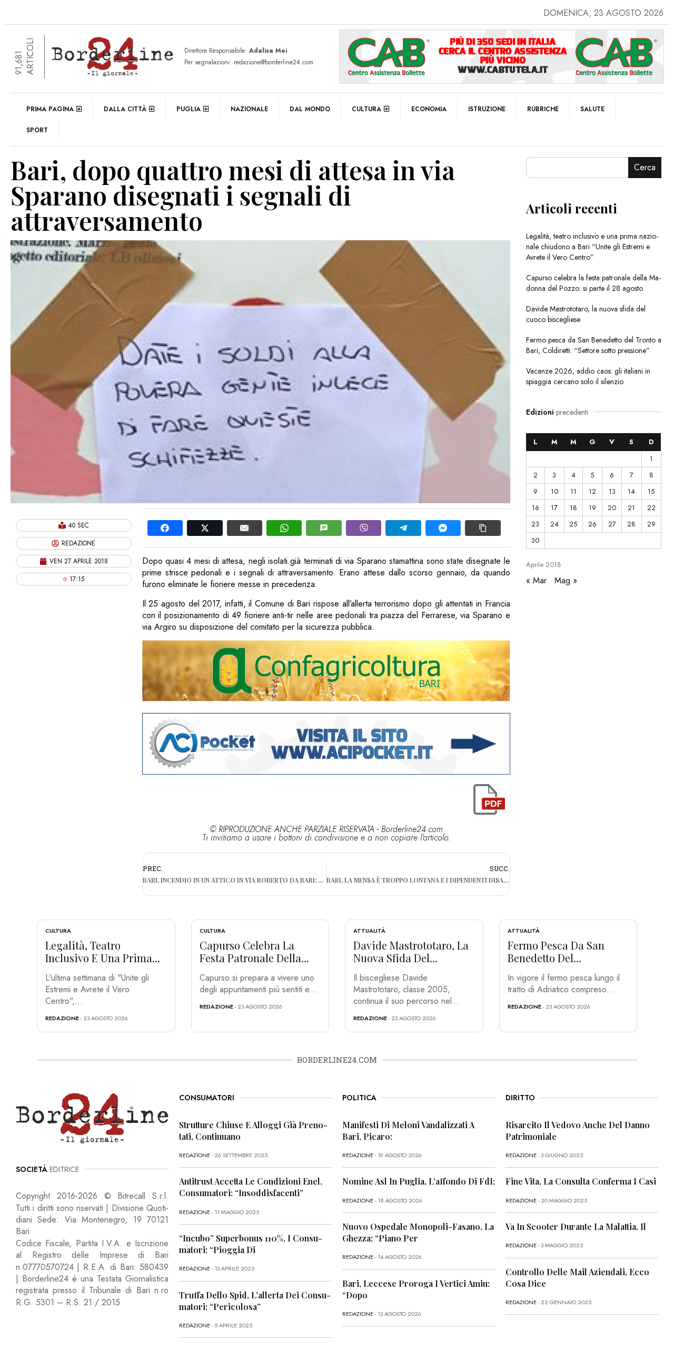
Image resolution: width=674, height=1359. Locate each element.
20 (612, 508)
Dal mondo (310, 109)
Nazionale (249, 109)
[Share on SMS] (323, 528)
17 (554, 508)
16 (535, 508)
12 (592, 491)
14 (631, 491)
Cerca (645, 167)
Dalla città (125, 109)
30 (535, 540)
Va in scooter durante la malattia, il (576, 1226)
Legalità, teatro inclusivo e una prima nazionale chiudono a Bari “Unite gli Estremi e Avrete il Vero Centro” (592, 246)
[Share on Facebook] (165, 528)
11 (573, 491)
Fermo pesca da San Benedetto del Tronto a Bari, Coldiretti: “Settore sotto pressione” (593, 345)
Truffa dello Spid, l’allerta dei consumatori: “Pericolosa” (255, 1300)
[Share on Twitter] (204, 528)
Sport (37, 130)
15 (651, 491)
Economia (429, 109)
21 (631, 508)
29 (651, 524)
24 (554, 524)
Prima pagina (50, 109)
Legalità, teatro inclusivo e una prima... (102, 951)
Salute (592, 109)
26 (592, 524)
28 (631, 524)
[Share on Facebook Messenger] (443, 528)
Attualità (369, 930)
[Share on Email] (244, 528)
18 (573, 508)
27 (612, 524)
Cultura (366, 109)
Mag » (565, 580)
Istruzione (487, 109)
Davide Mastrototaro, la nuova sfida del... (411, 951)
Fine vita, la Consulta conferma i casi (581, 1181)
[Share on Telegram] (403, 528)
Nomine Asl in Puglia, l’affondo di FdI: (418, 1181)
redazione (62, 1018)
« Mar (536, 580)
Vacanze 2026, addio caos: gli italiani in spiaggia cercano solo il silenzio (588, 376)
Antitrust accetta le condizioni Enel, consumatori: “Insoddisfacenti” (250, 1187)
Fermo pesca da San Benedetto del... (556, 951)
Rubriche (543, 109)
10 (554, 491)
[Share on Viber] (363, 528)
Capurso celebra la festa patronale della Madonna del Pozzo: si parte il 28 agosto (593, 283)
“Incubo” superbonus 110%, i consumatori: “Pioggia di (250, 1244)
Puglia (188, 109)
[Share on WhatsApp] (284, 528)
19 (592, 508)
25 (573, 524)
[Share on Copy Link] (482, 528)
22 (651, 508)
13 (612, 491)
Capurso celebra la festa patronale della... (254, 951)
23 (535, 524)
